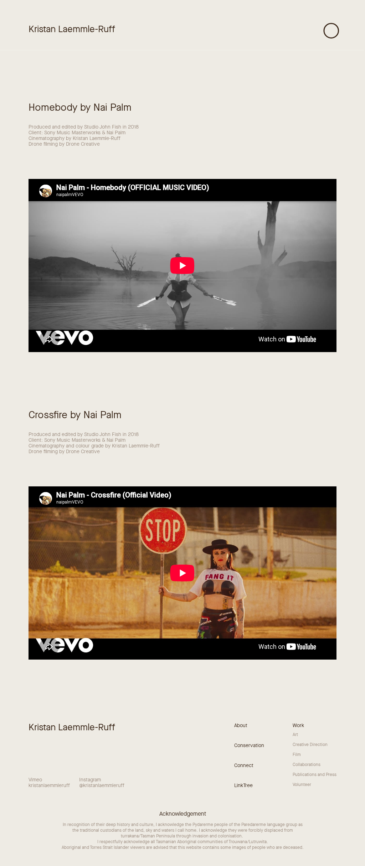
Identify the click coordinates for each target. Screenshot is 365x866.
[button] (331, 31)
